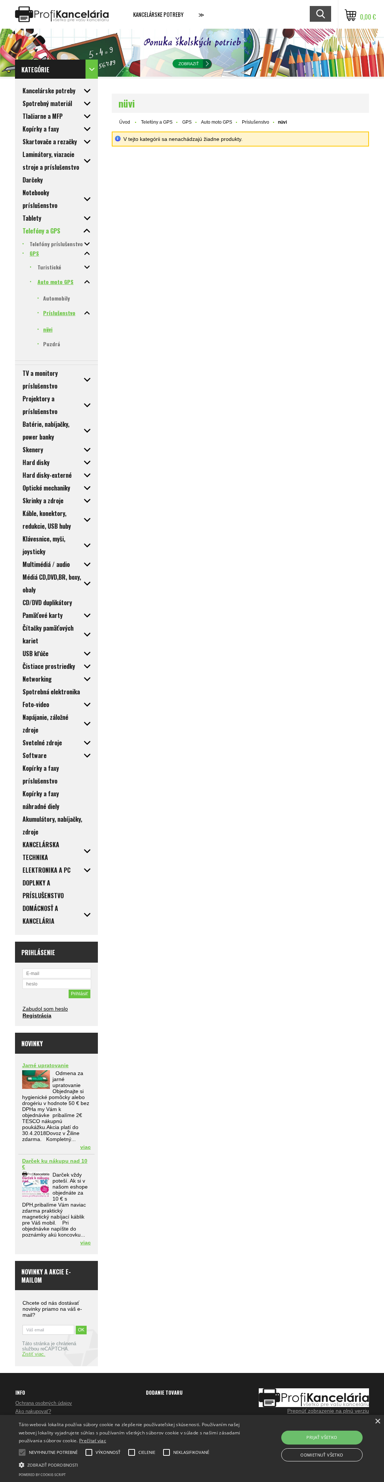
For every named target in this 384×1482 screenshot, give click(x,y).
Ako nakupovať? (33, 1411)
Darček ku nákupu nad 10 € (54, 1164)
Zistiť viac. (33, 1354)
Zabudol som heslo (45, 1009)
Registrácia (36, 1015)
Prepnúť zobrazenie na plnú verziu (328, 1411)
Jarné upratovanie (45, 1065)
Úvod (124, 122)
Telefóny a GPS (156, 122)
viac (85, 1147)
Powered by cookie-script (42, 1474)
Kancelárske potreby (158, 14)
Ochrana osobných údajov (43, 1403)
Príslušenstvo (255, 122)
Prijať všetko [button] (321, 1437)
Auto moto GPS (216, 122)
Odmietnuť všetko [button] (321, 1455)
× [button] (377, 1421)
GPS (187, 122)
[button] (131, 1464)
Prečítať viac (92, 1440)
